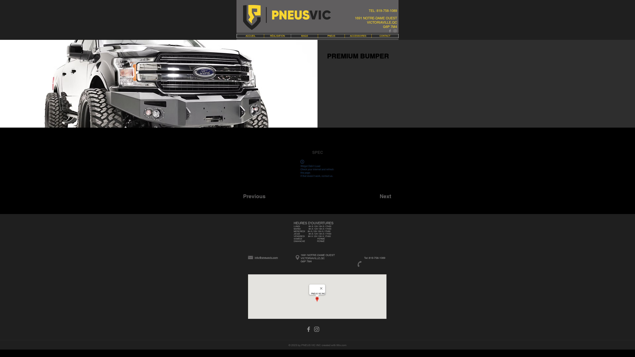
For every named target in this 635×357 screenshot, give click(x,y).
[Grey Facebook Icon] (390, 31)
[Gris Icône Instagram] (395, 31)
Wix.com (341, 345)
